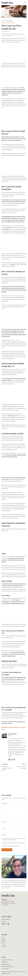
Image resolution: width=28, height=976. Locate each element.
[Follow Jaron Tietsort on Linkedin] (14, 759)
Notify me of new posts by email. (11, 846)
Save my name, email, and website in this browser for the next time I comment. (14, 839)
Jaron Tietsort (6, 31)
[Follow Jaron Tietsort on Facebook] (9, 759)
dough (5, 148)
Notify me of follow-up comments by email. (14, 843)
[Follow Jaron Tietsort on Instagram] (12, 759)
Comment (5, 803)
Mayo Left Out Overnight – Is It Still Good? (7, 767)
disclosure (4, 35)
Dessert (3, 941)
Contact (4, 921)
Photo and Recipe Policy (8, 966)
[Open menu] (25, 2)
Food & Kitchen (11, 22)
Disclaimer (4, 962)
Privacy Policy (5, 968)
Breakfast (4, 946)
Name (4, 822)
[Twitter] (5, 924)
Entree (3, 944)
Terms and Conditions (7, 959)
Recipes (4, 939)
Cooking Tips (4, 22)
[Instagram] (8, 924)
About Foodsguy (6, 919)
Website (4, 834)
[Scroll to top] (24, 974)
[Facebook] (3, 924)
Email (4, 828)
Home (3, 937)
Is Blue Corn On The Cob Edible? (21, 766)
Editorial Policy (5, 964)
